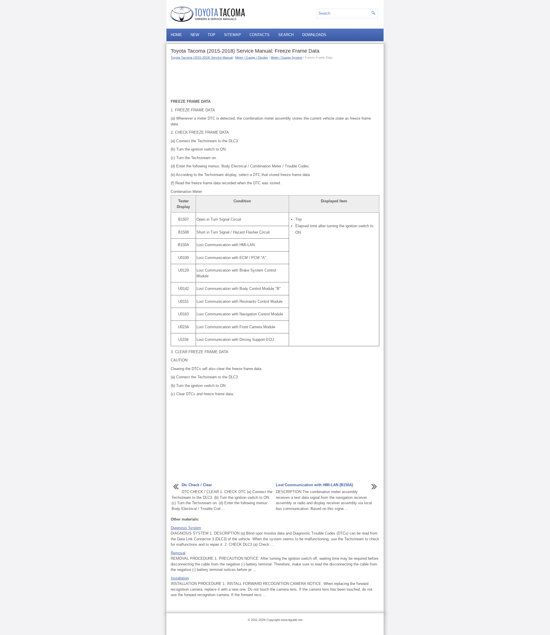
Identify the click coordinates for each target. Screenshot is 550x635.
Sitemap (232, 35)
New (194, 35)
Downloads (314, 35)
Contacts (260, 35)
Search (286, 35)
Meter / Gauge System (286, 57)
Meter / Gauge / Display (251, 57)
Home (176, 35)
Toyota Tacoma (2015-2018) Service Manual (202, 57)
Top (211, 35)
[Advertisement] (275, 79)
